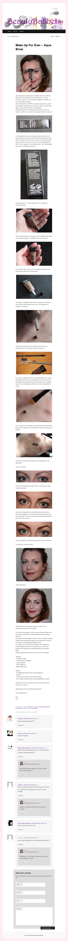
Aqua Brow (41, 707)
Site (18, 900)
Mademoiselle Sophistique (24, 748)
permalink (34, 708)
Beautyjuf (20, 718)
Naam (19, 884)
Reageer (20, 725)
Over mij (15, 31)
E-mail (19, 892)
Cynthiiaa (20, 785)
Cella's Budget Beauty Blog (24, 823)
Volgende (58, 36)
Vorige (52, 36)
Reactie (18, 908)
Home (9, 31)
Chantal (19, 733)
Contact (22, 31)
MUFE (19, 708)
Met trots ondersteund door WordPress (34, 935)
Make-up (30, 707)
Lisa (24, 708)
